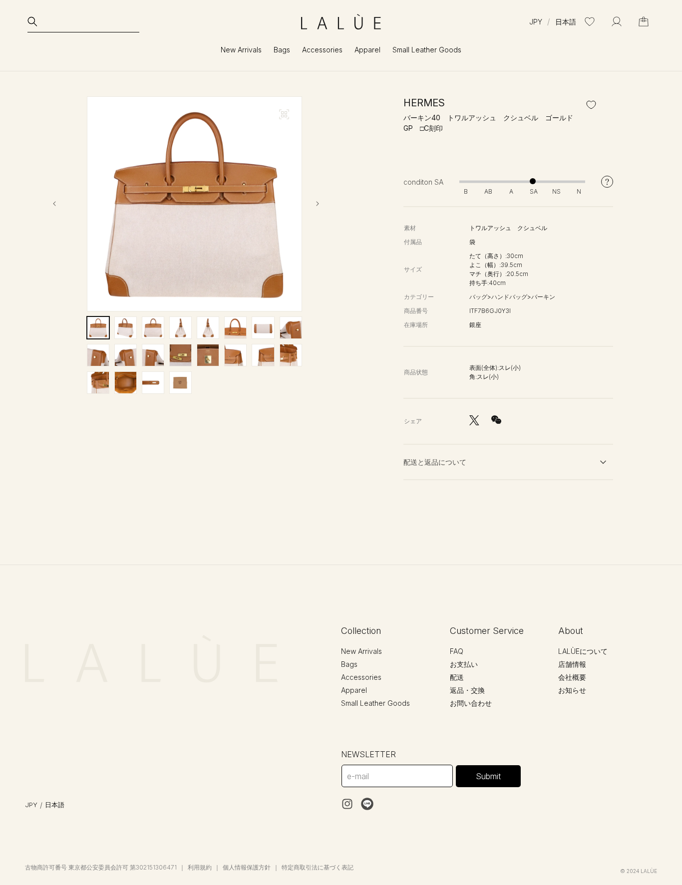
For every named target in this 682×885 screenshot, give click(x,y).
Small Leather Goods (375, 703)
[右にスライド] (326, 204)
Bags (349, 664)
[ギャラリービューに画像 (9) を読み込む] (98, 355)
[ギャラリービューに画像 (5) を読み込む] (208, 327)
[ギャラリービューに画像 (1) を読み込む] (98, 327)
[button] (83, 21)
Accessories (361, 677)
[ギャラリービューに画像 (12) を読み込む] (180, 355)
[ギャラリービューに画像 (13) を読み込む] (208, 355)
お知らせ (572, 690)
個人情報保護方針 (247, 867)
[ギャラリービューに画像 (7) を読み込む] (263, 327)
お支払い (464, 664)
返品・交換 (467, 690)
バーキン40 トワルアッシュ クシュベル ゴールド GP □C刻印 (491, 122)
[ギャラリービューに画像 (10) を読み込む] (125, 355)
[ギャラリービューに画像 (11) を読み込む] (153, 355)
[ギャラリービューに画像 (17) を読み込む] (98, 382)
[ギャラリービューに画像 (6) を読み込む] (235, 327)
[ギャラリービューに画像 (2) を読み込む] (125, 327)
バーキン (543, 296)
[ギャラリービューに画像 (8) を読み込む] (291, 327)
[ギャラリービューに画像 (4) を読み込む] (180, 327)
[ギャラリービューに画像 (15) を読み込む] (263, 355)
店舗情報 (572, 664)
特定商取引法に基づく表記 (317, 867)
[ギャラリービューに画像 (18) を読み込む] (125, 382)
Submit (488, 776)
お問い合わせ (471, 703)
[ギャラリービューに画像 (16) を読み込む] (291, 355)
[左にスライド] (63, 204)
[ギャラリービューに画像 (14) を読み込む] (235, 355)
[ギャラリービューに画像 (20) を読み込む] (180, 382)
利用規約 (200, 867)
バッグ (478, 296)
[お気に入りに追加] (591, 105)
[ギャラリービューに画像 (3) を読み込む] (153, 327)
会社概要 (572, 677)
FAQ (456, 651)
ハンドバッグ (509, 296)
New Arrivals (241, 49)
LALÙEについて (583, 651)
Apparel (354, 690)
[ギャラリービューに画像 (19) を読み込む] (153, 382)
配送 (457, 677)
